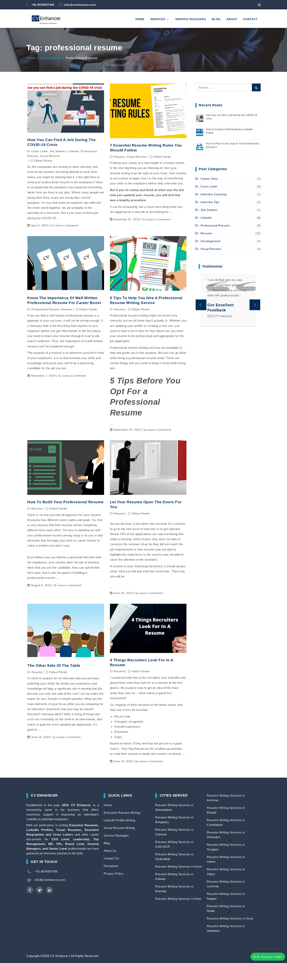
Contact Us (111, 858)
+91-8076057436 (43, 4)
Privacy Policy (113, 873)
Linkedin (73, 151)
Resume (119, 156)
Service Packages (190, 19)
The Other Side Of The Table (53, 665)
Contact (250, 19)
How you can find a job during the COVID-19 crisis (61, 142)
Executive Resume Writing (122, 812)
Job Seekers (58, 151)
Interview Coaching (214, 194)
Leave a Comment (66, 225)
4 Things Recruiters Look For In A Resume (141, 662)
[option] (228, 300)
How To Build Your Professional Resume (65, 502)
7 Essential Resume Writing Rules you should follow (146, 147)
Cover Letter (39, 151)
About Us (110, 850)
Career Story (209, 178)
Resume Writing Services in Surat (230, 918)
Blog (216, 19)
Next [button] (255, 305)
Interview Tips (210, 202)
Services (157, 19)
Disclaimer (111, 866)
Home (139, 19)
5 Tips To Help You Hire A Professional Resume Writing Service (146, 300)
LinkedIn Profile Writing (119, 820)
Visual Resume (50, 155)
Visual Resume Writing (119, 828)
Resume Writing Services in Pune (178, 898)
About (231, 19)
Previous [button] (201, 305)
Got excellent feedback (220, 307)
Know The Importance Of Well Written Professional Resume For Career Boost (64, 300)
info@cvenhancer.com (80, 4)
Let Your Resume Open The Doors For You (146, 504)
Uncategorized (210, 241)
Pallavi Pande (43, 160)
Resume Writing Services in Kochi (178, 866)
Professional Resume (45, 309)
